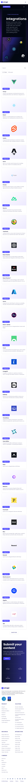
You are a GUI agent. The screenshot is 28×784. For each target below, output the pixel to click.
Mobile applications (19, 708)
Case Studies (4, 746)
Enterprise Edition (5, 710)
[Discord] (10, 778)
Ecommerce (18, 710)
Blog (3, 760)
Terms (16, 781)
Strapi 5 (3, 707)
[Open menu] (24, 7)
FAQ (2, 768)
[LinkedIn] (20, 778)
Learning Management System (20, 715)
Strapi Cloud (4, 708)
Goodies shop (5, 772)
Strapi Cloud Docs (6, 736)
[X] (15, 778)
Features (4, 712)
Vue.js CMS (17, 742)
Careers (3, 764)
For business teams (19, 726)
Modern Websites (19, 707)
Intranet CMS (18, 717)
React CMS (17, 736)
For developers (18, 722)
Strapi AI (3, 714)
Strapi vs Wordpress (6, 748)
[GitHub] (7, 778)
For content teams (19, 724)
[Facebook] (17, 778)
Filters (5, 72)
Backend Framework (19, 712)
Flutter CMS (17, 748)
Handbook (4, 762)
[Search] (25, 68)
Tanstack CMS (18, 740)
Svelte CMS (17, 750)
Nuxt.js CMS (17, 744)
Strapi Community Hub (12, 14)
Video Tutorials (5, 752)
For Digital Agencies (19, 728)
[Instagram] (22, 778)
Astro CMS (17, 746)
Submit (7, 658)
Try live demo (5, 722)
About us (4, 758)
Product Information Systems (19, 720)
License (11, 781)
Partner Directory (5, 738)
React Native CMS (19, 752)
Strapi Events (4, 740)
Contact (3, 766)
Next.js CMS (17, 738)
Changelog (4, 718)
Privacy (22, 781)
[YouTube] (25, 778)
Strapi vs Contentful (6, 750)
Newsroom (4, 770)
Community (6, 6)
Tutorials (3, 742)
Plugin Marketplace (6, 720)
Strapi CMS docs (5, 734)
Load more (14, 632)
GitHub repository (5, 744)
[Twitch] (12, 778)
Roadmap (4, 716)
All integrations (18, 734)
